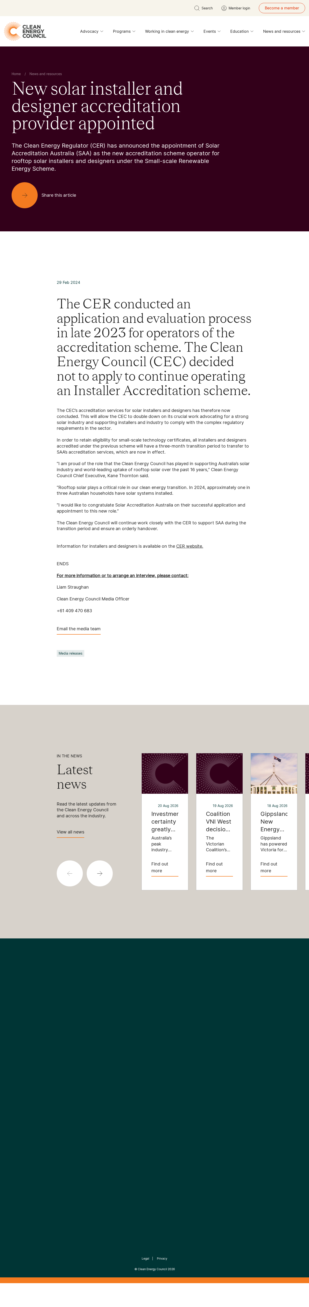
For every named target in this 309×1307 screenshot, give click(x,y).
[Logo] (154, 997)
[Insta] (139, 1022)
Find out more (159, 867)
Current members (24, 1087)
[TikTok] (175, 1021)
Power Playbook (72, 1070)
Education (239, 31)
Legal (145, 1258)
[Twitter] (156, 1022)
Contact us (18, 1064)
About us (16, 1075)
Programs (122, 31)
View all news (70, 831)
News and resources (281, 31)
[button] (100, 873)
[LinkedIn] (148, 1021)
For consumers (118, 1081)
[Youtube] (165, 1022)
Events (210, 31)
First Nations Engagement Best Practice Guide (73, 1105)
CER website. (189, 546)
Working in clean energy (167, 31)
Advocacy (89, 31)
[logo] (25, 31)
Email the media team (79, 628)
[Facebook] (132, 1022)
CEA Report (67, 1058)
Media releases (70, 653)
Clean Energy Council (152, 1269)
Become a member (282, 8)
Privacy (162, 1258)
